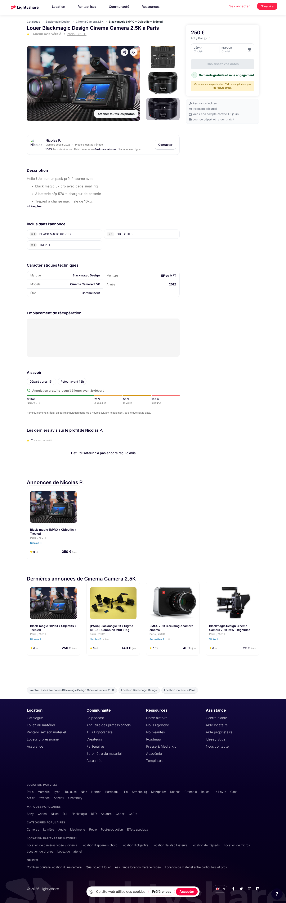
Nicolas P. (53, 140)
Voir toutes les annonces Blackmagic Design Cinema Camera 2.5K (72, 690)
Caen (233, 791)
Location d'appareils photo (99, 845)
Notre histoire (156, 718)
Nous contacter (218, 746)
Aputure (106, 813)
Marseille (44, 791)
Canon (42, 813)
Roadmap (153, 739)
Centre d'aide (216, 718)
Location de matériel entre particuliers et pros (196, 867)
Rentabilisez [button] (87, 7)
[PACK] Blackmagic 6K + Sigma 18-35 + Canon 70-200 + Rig (111, 628)
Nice (84, 791)
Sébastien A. (160, 639)
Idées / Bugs (215, 739)
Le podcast (95, 718)
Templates (154, 761)
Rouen (205, 791)
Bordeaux (111, 791)
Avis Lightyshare (99, 732)
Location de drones (40, 851)
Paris (30, 791)
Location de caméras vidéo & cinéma (52, 845)
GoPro (133, 813)
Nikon (55, 813)
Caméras (33, 829)
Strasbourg (139, 791)
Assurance (35, 746)
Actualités (94, 761)
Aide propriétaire (219, 732)
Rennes (175, 791)
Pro (107, 639)
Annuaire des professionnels (108, 725)
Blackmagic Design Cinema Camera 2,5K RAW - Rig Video (229, 628)
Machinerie (77, 829)
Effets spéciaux (137, 829)
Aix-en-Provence (38, 798)
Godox (120, 813)
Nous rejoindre (157, 725)
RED (94, 813)
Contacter (165, 144)
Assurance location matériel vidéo (138, 867)
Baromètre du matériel (104, 753)
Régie (93, 829)
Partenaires (95, 746)
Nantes (96, 791)
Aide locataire (217, 725)
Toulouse (70, 791)
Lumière (48, 829)
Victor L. (214, 639)
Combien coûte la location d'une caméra (54, 867)
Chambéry (75, 798)
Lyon (57, 791)
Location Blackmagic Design (139, 690)
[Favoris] (133, 52)
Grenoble (190, 791)
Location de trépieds (206, 845)
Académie (154, 753)
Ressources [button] (151, 7)
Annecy (59, 798)
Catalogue (33, 21)
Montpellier (158, 791)
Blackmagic (79, 813)
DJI (65, 813)
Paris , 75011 (38, 537)
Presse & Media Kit (161, 746)
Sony (30, 813)
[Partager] (124, 52)
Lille (125, 791)
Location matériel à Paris (179, 690)
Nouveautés (155, 732)
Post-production (112, 829)
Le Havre (220, 791)
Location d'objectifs (134, 845)
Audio (62, 829)
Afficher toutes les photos (116, 114)
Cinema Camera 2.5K (89, 21)
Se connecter (239, 6)
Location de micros (237, 845)
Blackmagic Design (58, 21)
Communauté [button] (119, 7)
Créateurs (94, 739)
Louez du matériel (41, 725)
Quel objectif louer (98, 867)
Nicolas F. (99, 639)
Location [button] (58, 7)
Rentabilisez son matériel (46, 732)
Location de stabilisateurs (169, 845)
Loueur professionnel (43, 739)
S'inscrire (267, 6)
